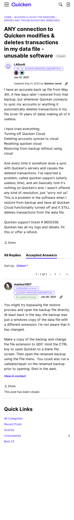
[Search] (60, 4)
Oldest (21, 266)
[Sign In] (68, 4)
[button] (8, 66)
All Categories (13, 418)
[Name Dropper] (16, 73)
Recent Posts (13, 424)
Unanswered (37, 435)
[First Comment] (22, 73)
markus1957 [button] (22, 284)
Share (10, 243)
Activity (9, 430)
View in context (15, 376)
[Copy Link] (66, 83)
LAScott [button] (19, 64)
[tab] (12, 255)
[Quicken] (21, 4)
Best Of (9, 441)
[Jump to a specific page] (66, 274)
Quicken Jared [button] (52, 83)
